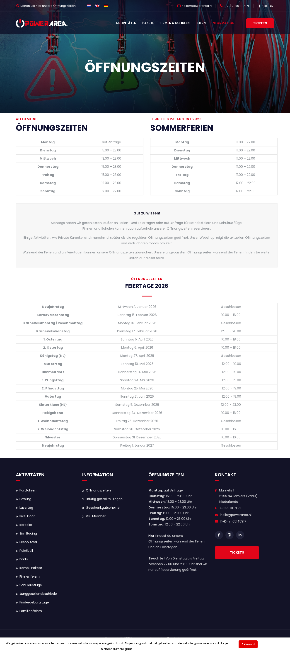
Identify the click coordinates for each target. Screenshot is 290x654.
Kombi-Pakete (30, 568)
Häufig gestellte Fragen (104, 499)
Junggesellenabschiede (38, 593)
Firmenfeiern (29, 576)
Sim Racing (28, 533)
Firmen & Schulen (175, 23)
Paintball (26, 550)
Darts (23, 559)
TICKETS (237, 552)
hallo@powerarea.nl (197, 6)
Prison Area (28, 542)
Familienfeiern (30, 611)
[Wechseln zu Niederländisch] (89, 6)
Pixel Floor (27, 516)
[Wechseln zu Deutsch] (106, 6)
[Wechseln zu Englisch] (97, 6)
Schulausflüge (30, 585)
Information (223, 23)
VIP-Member (96, 516)
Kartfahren (27, 490)
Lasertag (26, 507)
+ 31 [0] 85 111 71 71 (236, 6)
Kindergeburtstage (34, 602)
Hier (151, 535)
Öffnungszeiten (98, 490)
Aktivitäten (126, 23)
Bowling (25, 499)
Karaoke (25, 525)
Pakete (148, 23)
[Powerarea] (42, 23)
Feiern (201, 23)
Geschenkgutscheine (103, 507)
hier (38, 6)
